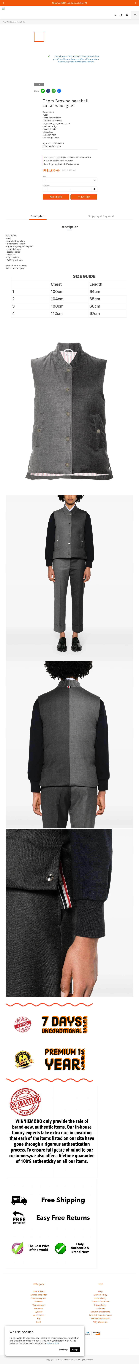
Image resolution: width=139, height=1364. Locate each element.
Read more (53, 1343)
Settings (63, 1349)
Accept (75, 1349)
